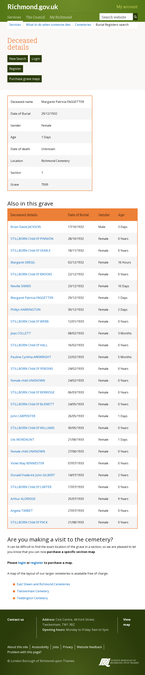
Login (36, 59)
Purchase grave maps (24, 79)
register (37, 563)
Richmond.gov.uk (32, 6)
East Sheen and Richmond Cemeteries (43, 584)
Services (14, 17)
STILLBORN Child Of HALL (29, 345)
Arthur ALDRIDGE (23, 499)
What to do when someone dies (48, 25)
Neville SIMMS (21, 286)
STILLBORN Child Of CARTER (31, 487)
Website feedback (89, 647)
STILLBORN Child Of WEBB (30, 321)
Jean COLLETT (21, 333)
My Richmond (61, 17)
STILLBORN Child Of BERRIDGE (33, 392)
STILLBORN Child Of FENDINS (32, 369)
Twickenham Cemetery (33, 591)
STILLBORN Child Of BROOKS (31, 274)
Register (15, 69)
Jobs (56, 647)
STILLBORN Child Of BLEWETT (32, 404)
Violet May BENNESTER (27, 463)
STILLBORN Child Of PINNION (32, 239)
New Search (17, 59)
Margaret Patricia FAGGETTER (32, 298)
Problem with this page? (24, 652)
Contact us (15, 619)
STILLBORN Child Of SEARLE (31, 250)
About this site (17, 647)
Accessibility (40, 647)
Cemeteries (83, 25)
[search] (135, 16)
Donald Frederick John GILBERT (33, 475)
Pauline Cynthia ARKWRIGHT (31, 357)
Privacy (68, 647)
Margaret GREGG (23, 262)
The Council (35, 17)
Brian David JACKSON (26, 227)
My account (127, 6)
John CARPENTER (23, 416)
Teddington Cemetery (32, 598)
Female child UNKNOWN (28, 380)
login (22, 563)
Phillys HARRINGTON (26, 310)
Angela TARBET (22, 511)
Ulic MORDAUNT (22, 439)
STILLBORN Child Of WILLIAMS (33, 428)
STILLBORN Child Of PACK (29, 522)
